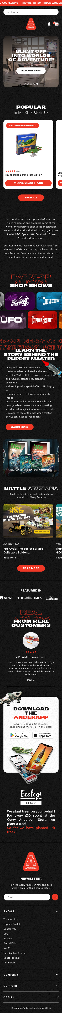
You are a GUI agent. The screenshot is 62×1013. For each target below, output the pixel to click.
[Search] (7, 12)
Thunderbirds (10, 919)
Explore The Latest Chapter (31, 469)
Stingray (7, 938)
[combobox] (31, 12)
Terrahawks (9, 962)
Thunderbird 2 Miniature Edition (23, 174)
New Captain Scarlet (14, 953)
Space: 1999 (9, 929)
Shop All (31, 197)
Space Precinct (11, 957)
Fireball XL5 (9, 943)
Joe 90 (6, 948)
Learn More (19, 426)
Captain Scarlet (11, 924)
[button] (5, 24)
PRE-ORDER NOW (31, 74)
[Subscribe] (55, 897)
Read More (31, 567)
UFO (5, 933)
